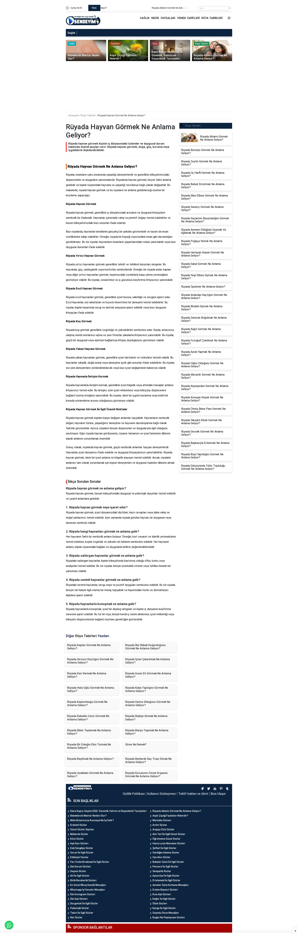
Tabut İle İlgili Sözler (81, 912)
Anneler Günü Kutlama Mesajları (170, 885)
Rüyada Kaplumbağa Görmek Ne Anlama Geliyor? (87, 703)
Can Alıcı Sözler (161, 857)
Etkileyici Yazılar (79, 857)
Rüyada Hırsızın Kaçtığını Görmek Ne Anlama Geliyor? (90, 661)
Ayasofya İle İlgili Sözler (166, 875)
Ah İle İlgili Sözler (80, 875)
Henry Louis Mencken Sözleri (168, 843)
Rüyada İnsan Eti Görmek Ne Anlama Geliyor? (148, 675)
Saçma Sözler (78, 871)
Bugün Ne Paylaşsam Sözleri (168, 917)
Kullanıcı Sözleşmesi (161, 793)
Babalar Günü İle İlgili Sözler (168, 862)
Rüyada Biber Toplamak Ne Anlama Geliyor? (89, 732)
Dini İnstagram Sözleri (82, 894)
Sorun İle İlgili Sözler (81, 852)
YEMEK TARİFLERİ (188, 18)
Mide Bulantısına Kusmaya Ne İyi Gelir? (92, 820)
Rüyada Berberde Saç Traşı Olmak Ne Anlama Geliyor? (148, 760)
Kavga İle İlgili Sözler (164, 908)
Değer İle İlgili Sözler (164, 898)
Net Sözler (76, 917)
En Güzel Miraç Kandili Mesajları (88, 885)
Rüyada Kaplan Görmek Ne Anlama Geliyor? (89, 646)
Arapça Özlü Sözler (163, 829)
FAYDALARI (168, 18)
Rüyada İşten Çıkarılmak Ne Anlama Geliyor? (147, 661)
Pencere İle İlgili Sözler (165, 866)
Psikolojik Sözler (79, 908)
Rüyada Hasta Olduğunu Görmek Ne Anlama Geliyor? (147, 703)
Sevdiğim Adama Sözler (165, 852)
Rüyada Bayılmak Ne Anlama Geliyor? (90, 758)
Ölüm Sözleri (159, 903)
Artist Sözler (159, 825)
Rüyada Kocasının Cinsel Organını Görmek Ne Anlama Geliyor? (146, 774)
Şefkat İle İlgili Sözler (164, 848)
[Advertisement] (149, 87)
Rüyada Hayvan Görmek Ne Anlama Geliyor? (121, 115)
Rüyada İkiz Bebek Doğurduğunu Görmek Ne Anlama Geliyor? (145, 646)
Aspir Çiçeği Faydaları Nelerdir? (170, 815)
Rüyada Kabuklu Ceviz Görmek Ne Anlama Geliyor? (88, 717)
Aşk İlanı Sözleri (79, 843)
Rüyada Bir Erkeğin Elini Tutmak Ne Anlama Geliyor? (89, 746)
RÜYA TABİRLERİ (211, 18)
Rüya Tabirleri (88, 115)
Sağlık (71, 33)
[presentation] (184, 8)
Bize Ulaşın (218, 793)
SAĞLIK (145, 18)
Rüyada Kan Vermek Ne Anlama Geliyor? (86, 675)
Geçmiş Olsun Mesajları (165, 912)
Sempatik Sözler (161, 871)
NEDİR (155, 18)
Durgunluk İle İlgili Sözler (84, 903)
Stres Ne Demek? (136, 744)
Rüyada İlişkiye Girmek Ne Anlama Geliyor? (146, 717)
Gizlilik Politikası (134, 793)
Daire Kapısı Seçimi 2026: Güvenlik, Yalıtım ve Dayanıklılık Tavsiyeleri (108, 811)
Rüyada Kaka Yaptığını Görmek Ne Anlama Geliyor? (146, 689)
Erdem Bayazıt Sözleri (165, 889)
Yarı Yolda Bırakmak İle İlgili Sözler (89, 862)
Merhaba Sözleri (161, 820)
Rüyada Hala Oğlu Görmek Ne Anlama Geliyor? (90, 689)
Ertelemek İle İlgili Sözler (166, 880)
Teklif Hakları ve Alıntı (193, 793)
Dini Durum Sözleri (80, 866)
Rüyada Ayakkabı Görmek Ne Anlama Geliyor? (90, 774)
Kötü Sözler (77, 838)
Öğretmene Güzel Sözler (166, 838)
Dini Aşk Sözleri (78, 898)
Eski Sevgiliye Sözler (81, 848)
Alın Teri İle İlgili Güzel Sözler (168, 834)
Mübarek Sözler (79, 834)
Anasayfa (74, 115)
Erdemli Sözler (78, 825)
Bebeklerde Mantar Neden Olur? (88, 815)
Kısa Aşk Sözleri (161, 894)
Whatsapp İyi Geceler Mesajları (87, 889)
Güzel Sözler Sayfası (82, 829)
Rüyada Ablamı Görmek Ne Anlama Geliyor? (124, 8)
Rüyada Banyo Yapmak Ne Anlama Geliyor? (146, 732)
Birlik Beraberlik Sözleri (83, 880)
